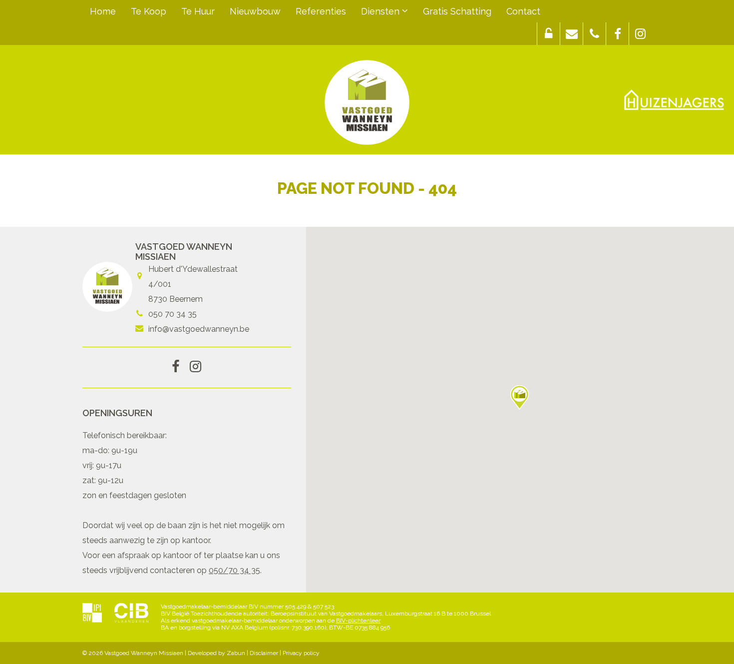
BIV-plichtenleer (358, 620)
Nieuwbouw (255, 11)
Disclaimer (264, 653)
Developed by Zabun (216, 653)
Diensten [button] (381, 11)
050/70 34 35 (234, 570)
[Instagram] (195, 367)
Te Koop (148, 11)
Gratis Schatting (457, 11)
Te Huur (198, 11)
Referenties (321, 11)
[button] (548, 33)
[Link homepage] (367, 102)
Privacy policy (301, 653)
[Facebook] (175, 367)
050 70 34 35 (172, 314)
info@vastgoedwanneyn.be (198, 329)
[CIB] (131, 613)
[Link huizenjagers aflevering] (674, 100)
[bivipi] (92, 613)
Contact (523, 11)
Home (103, 11)
